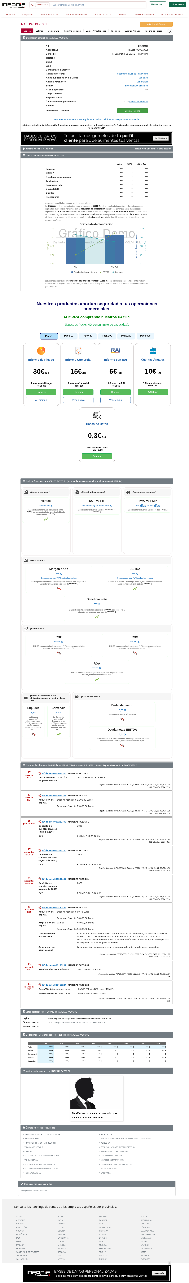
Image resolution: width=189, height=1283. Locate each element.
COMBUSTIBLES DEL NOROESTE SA (116, 1164)
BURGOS (20, 1223)
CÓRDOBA (145, 1227)
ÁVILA (60, 1220)
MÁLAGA (20, 1245)
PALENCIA (62, 1248)
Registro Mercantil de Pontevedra (132, 73)
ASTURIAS (20, 1220)
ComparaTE (27, 14)
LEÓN (18, 1241)
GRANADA (103, 1230)
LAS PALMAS (146, 1238)
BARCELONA (146, 1220)
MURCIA (102, 1245)
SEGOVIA (62, 1252)
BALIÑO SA (105, 1172)
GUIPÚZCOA (21, 1234)
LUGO (101, 1241)
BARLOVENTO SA (32, 1138)
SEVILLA (102, 1252)
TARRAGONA (21, 1255)
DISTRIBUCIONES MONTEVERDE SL (40, 1164)
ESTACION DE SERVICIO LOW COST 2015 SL (43, 1155)
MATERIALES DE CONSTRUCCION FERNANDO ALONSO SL (126, 1138)
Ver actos (143, 77)
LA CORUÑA (63, 1238)
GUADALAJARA (147, 1230)
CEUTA (60, 1227)
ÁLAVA (19, 1216)
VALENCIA (145, 1255)
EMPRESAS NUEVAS (144, 14)
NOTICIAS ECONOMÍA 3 (172, 14)
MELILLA (61, 1245)
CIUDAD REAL (105, 1227)
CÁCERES (62, 1223)
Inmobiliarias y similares (136, 85)
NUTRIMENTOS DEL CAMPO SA (114, 1151)
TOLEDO (102, 1255)
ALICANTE (103, 1216)
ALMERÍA (145, 1216)
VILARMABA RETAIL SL (34, 1147)
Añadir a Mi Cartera (156, 24)
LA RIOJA (103, 1238)
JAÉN (18, 1238)
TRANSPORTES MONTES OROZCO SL (40, 1143)
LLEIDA (61, 1241)
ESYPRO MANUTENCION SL (113, 1155)
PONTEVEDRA (105, 1248)
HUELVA (61, 1234)
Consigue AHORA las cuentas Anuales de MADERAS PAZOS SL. (79, 1022)
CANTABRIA (146, 1223)
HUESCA (102, 1234)
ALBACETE (62, 1216)
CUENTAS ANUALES (49, 14)
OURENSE (20, 1248)
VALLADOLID (21, 1259)
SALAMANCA (146, 1248)
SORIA (143, 1252)
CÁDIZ (101, 1223)
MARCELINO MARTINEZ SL (112, 1160)
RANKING (123, 14)
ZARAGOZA (145, 1259)
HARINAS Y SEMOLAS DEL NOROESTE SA (42, 1134)
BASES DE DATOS (102, 14)
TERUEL (61, 1255)
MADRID (144, 1241)
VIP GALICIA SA (31, 1160)
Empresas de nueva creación (34, 1190)
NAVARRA (145, 1245)
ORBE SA (28, 1151)
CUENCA (20, 1230)
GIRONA (61, 1230)
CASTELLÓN (21, 1227)
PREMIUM (10, 14)
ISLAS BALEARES (148, 1234)
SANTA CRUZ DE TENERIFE (27, 1252)
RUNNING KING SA (109, 1168)
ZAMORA (103, 1259)
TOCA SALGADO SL (33, 1172)
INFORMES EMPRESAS (76, 14)
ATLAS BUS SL (107, 1134)
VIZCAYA (61, 1259)
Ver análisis (142, 81)
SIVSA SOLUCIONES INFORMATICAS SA (118, 1147)
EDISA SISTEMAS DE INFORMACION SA (41, 1168)
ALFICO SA (105, 1143)
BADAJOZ (103, 1220)
